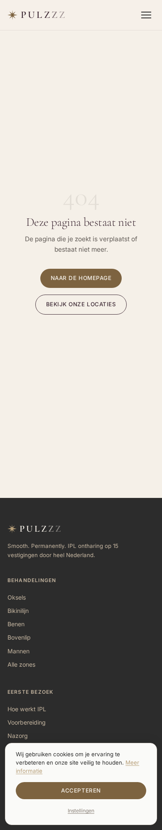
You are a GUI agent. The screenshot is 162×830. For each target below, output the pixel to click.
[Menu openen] (146, 15)
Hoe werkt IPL (26, 708)
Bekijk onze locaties (81, 304)
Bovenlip (19, 637)
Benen (16, 624)
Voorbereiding (26, 722)
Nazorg (17, 735)
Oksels (16, 597)
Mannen (18, 651)
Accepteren (81, 790)
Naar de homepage (81, 278)
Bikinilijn (18, 610)
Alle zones (21, 664)
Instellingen (81, 811)
